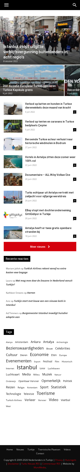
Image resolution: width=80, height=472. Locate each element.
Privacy (59, 460)
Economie (39, 354)
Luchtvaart (13, 374)
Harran (31, 292)
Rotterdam (32, 387)
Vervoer (42, 400)
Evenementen (18, 361)
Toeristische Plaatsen (49, 449)
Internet (10, 368)
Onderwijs (11, 381)
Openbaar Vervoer (28, 381)
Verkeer (30, 400)
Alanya (9, 342)
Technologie (13, 394)
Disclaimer (13, 463)
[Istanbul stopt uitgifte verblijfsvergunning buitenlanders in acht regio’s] (40, 40)
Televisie (29, 394)
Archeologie (62, 342)
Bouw (49, 348)
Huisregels (70, 460)
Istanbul (27, 367)
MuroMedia (40, 467)
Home (10, 449)
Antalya (48, 342)
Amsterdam (21, 342)
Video (53, 400)
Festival (47, 361)
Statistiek (58, 387)
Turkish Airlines (14, 400)
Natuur (58, 374)
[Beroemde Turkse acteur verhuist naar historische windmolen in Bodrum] (13, 143)
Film (57, 361)
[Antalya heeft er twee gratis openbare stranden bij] (13, 232)
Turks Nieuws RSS (30, 463)
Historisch (67, 361)
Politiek (67, 381)
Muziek (47, 374)
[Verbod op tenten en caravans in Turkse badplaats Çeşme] (13, 126)
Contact (40, 453)
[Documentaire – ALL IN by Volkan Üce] (13, 179)
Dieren (23, 355)
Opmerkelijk (50, 381)
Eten (54, 355)
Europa (63, 355)
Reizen (10, 387)
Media (26, 374)
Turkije (31, 449)
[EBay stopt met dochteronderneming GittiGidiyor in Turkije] (13, 214)
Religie (21, 387)
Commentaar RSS (51, 463)
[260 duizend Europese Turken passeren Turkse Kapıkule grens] (32, 80)
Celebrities (62, 348)
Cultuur (11, 355)
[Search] (75, 5)
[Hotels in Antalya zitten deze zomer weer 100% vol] (13, 161)
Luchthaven (54, 368)
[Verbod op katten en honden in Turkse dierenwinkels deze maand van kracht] (13, 108)
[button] (6, 5)
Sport (44, 387)
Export (37, 361)
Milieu (36, 374)
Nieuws (20, 449)
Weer (8, 406)
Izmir (42, 368)
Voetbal (65, 400)
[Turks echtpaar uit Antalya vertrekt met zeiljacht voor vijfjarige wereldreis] (13, 197)
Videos (67, 449)
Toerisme (46, 393)
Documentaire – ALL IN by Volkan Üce (47, 174)
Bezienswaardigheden (25, 348)
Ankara (36, 342)
